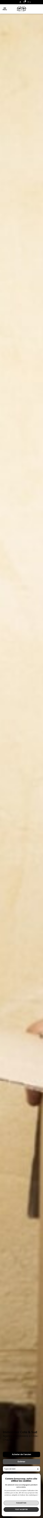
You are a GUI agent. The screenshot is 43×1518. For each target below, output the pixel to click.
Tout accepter (21, 1509)
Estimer (21, 1462)
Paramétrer (21, 1503)
